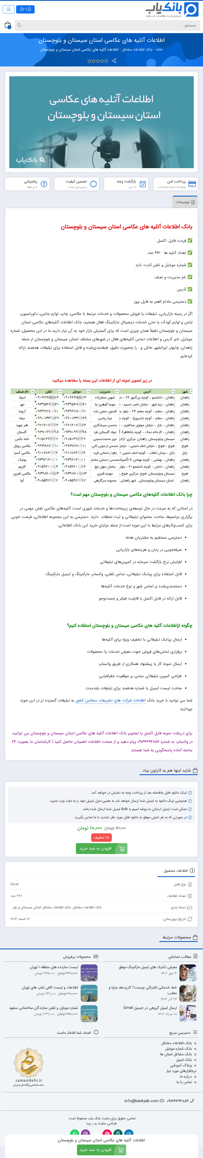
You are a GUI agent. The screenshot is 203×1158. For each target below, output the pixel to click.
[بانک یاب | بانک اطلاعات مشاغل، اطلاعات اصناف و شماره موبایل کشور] (172, 9)
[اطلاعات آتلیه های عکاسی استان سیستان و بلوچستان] (101, 122)
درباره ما (186, 1076)
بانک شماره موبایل (178, 1049)
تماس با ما (184, 1082)
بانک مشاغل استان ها (176, 1054)
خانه (159, 49)
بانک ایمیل (184, 1060)
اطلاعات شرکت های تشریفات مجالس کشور (111, 700)
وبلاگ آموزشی (181, 1065)
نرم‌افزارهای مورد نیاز (181, 1071)
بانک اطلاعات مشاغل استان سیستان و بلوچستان (37, 907)
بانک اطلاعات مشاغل (137, 49)
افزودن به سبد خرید (96, 848)
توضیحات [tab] (183, 202)
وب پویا (91, 1123)
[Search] (20, 25)
